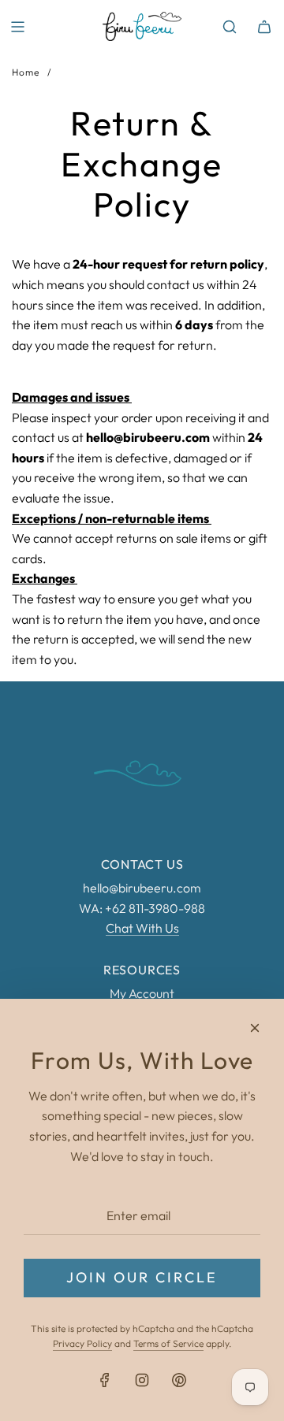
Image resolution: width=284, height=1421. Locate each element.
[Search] (229, 26)
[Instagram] (142, 1380)
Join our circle (142, 1277)
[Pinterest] (179, 1380)
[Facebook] (105, 1380)
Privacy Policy (82, 1343)
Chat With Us (142, 928)
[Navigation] (17, 26)
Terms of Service (168, 1343)
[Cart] (264, 26)
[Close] (254, 1028)
